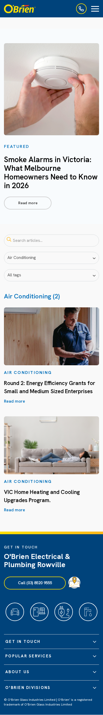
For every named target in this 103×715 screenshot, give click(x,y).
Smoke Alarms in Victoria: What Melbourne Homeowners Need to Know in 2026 (51, 172)
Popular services (28, 656)
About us (17, 671)
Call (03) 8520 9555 (35, 583)
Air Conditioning (28, 372)
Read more (28, 203)
